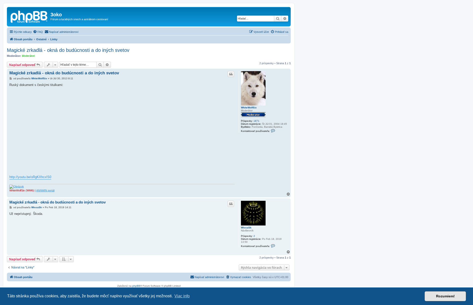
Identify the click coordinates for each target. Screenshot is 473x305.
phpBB (136, 286)
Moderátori (28, 55)
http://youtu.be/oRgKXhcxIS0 (30, 177)
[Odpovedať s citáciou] (231, 74)
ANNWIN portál (45, 190)
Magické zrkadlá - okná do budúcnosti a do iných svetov (68, 50)
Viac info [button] (182, 296)
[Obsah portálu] (29, 16)
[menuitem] (38, 32)
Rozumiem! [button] (445, 296)
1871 (256, 121)
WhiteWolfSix (249, 107)
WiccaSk (246, 227)
